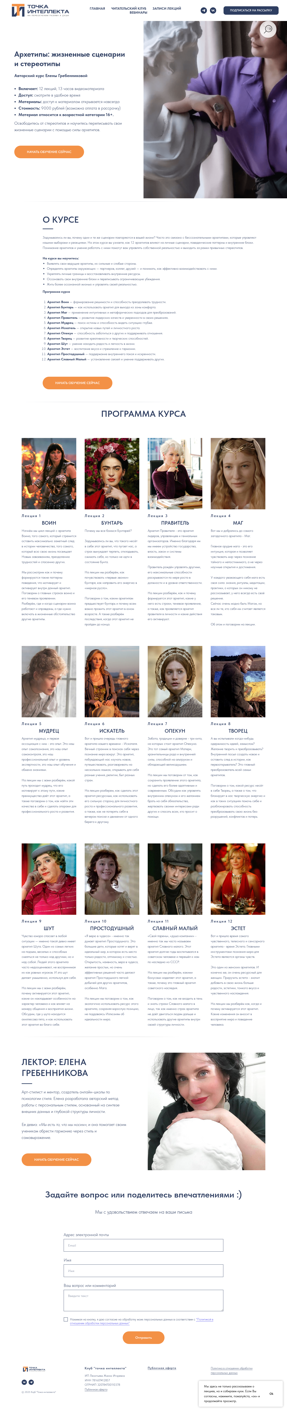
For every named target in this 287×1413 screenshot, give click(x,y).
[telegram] (204, 10)
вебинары (138, 12)
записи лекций (167, 8)
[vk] (213, 10)
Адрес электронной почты (86, 1234)
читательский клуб (128, 8)
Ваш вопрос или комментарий (90, 1285)
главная (97, 8)
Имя (67, 1260)
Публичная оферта (96, 1389)
